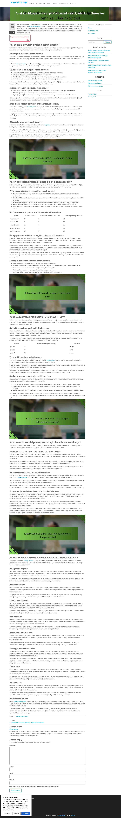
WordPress (61, 815)
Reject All (16, 813)
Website (11, 780)
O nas (55, 3)
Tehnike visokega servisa (95, 86)
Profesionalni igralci (35, 26)
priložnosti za (50, 360)
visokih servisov (31, 107)
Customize (7, 813)
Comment (12, 745)
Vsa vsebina (63, 3)
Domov (31, 3)
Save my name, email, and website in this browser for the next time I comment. (35, 786)
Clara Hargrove (13, 729)
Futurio (73, 815)
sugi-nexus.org (19, 2)
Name (11, 767)
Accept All (26, 813)
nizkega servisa (20, 64)
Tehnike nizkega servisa (22, 716)
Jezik (72, 3)
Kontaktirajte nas (43, 3)
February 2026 (92, 94)
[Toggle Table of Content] (27, 39)
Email (11, 773)
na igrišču (47, 125)
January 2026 (92, 97)
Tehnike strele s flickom (94, 83)
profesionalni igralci (20, 701)
